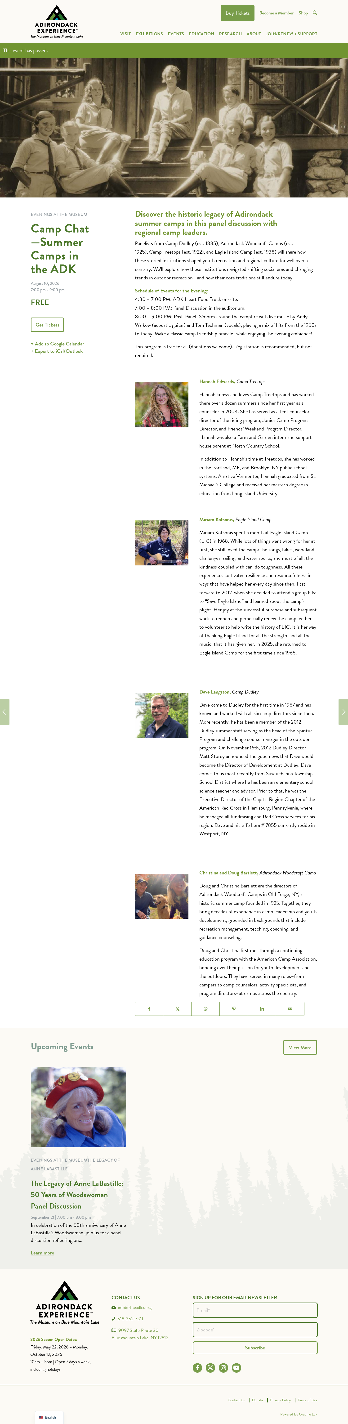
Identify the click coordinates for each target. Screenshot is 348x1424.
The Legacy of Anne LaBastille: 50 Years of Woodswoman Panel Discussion (77, 1195)
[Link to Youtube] (236, 1367)
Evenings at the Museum (59, 1160)
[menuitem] (237, 13)
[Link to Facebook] (197, 1367)
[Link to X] (210, 1367)
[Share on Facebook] (149, 1009)
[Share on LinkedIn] (262, 1009)
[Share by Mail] (290, 1009)
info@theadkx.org (135, 1307)
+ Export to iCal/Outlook (57, 351)
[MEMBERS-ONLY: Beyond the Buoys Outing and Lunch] (343, 712)
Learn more (42, 1253)
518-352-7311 (130, 1318)
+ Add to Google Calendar (57, 343)
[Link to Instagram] (223, 1367)
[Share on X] (177, 1009)
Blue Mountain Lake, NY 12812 (140, 1337)
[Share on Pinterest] (234, 1009)
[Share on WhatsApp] (206, 1009)
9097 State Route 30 (138, 1330)
